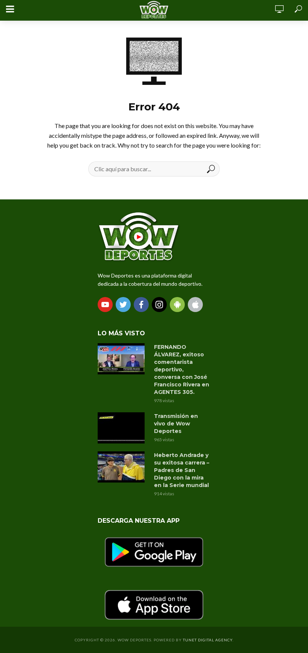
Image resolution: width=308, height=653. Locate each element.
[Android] (177, 304)
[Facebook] (141, 304)
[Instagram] (159, 304)
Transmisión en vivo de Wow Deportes (176, 423)
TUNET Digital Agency (208, 640)
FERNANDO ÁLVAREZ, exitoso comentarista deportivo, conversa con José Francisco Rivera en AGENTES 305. (181, 369)
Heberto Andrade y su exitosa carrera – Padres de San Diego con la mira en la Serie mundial (181, 470)
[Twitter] (123, 304)
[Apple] (195, 304)
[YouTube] (105, 304)
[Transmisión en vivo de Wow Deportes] (122, 427)
